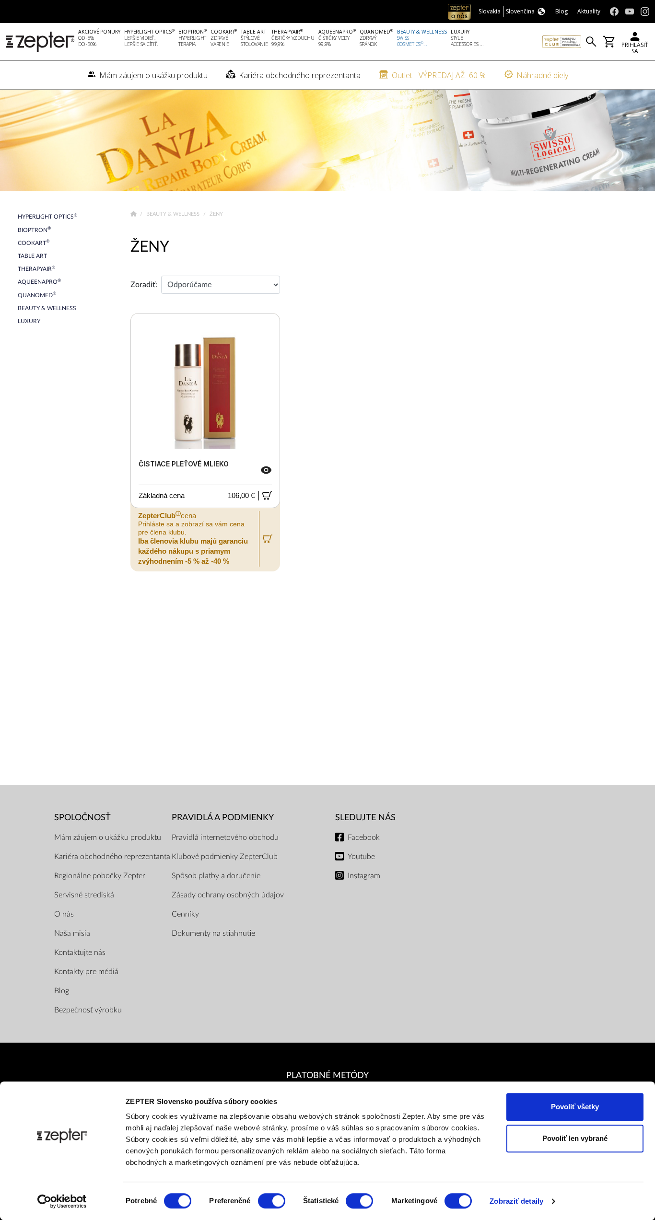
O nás (64, 914)
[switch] (271, 1200)
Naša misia (72, 933)
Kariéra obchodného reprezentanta (112, 856)
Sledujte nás (365, 817)
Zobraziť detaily (516, 1201)
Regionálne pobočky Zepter (99, 876)
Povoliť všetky (575, 1107)
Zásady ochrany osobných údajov (228, 895)
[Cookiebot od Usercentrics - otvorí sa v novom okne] (62, 1201)
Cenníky (185, 914)
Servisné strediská (84, 895)
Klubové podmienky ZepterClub (225, 856)
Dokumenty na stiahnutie (213, 933)
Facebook (364, 837)
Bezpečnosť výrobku (88, 1010)
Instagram (364, 876)
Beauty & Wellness (173, 214)
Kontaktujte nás (79, 952)
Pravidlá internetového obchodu (225, 837)
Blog (61, 991)
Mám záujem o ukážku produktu (107, 837)
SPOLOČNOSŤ (82, 817)
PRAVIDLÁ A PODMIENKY (223, 817)
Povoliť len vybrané (575, 1138)
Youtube (361, 856)
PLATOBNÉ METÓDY (327, 1075)
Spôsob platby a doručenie (216, 876)
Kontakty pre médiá (86, 972)
